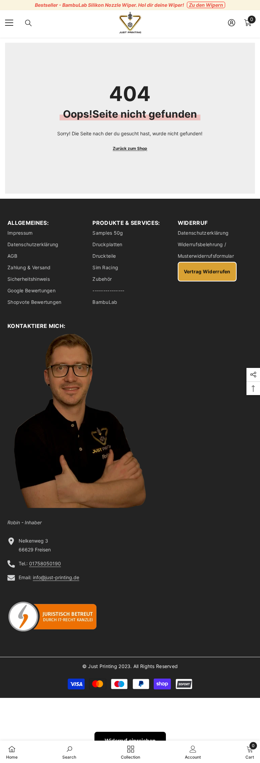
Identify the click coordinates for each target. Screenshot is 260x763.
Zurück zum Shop (130, 148)
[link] (69, 752)
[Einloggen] (231, 22)
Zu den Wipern (206, 5)
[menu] (9, 23)
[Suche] (28, 23)
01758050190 (45, 563)
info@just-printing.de (56, 577)
